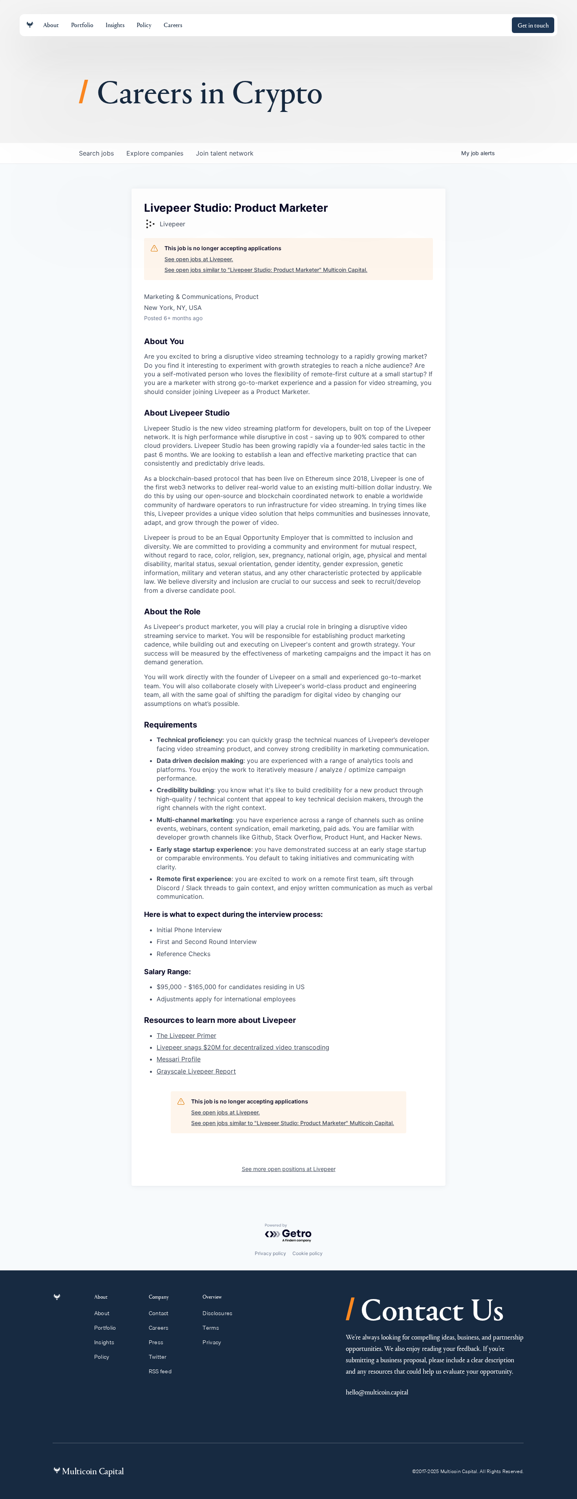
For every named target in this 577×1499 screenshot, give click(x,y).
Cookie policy (307, 1253)
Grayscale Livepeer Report (196, 1071)
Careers (159, 1327)
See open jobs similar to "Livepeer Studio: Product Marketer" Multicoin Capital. (265, 269)
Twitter (158, 1356)
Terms (211, 1327)
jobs (96, 153)
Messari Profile (179, 1059)
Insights (104, 1342)
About (102, 1313)
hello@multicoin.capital (377, 1392)
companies (154, 153)
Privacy (212, 1342)
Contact (159, 1313)
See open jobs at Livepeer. (198, 259)
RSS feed (160, 1371)
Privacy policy (270, 1253)
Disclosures (217, 1313)
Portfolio (105, 1327)
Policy (102, 1356)
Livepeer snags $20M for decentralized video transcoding (243, 1047)
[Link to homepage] (30, 25)
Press (156, 1342)
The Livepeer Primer (186, 1035)
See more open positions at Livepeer (289, 1168)
